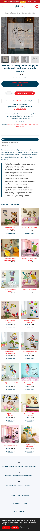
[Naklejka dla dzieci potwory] (10, 279)
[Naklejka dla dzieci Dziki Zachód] (30, 341)
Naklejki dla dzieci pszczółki (10, 414)
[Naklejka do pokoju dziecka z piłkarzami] (10, 248)
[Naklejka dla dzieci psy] (30, 279)
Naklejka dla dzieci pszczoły (29, 321)
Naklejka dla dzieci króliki (10, 383)
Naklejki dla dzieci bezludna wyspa (10, 352)
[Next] (35, 35)
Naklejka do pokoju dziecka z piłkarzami (10, 259)
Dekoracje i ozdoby (28, 13)
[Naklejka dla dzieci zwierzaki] (30, 372)
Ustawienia (24, 527)
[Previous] (4, 35)
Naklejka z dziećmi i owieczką (10, 321)
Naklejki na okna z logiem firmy (26, 124)
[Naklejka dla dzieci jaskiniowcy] (30, 403)
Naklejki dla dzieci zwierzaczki (10, 228)
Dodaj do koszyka (24, 93)
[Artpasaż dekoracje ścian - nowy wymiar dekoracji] (20, 6)
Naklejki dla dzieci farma (10, 445)
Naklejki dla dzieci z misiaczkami (30, 445)
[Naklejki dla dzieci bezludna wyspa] (10, 341)
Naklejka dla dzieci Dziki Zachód (30, 352)
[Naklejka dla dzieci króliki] (10, 372)
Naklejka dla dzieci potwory (10, 290)
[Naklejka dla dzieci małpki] (30, 216)
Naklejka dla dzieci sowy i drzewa (29, 259)
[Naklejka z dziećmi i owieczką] (10, 310)
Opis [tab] (3, 139)
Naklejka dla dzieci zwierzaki (29, 383)
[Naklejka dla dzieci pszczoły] (30, 310)
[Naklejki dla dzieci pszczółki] (10, 403)
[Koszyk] (36, 6)
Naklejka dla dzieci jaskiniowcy (29, 414)
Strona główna (10, 13)
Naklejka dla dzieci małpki (29, 227)
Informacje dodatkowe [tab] (10, 142)
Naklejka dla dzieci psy (29, 289)
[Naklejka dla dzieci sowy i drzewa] (30, 248)
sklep (18, 13)
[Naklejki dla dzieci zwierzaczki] (10, 216)
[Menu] (2, 6)
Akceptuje (6, 527)
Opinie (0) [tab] (5, 145)
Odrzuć (15, 527)
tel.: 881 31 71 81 (20, 109)
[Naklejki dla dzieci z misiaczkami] (30, 434)
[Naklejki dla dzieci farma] (10, 434)
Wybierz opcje (10, 233)
